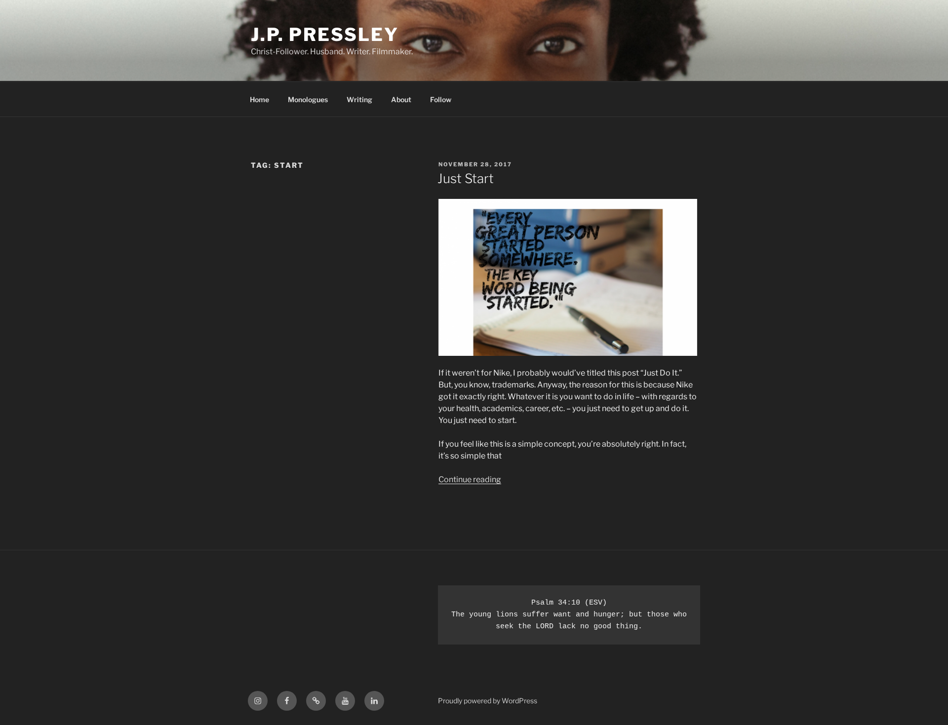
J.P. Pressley (324, 34)
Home (259, 99)
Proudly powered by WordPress (487, 700)
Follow (440, 99)
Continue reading (469, 479)
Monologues (308, 99)
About (401, 99)
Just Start (465, 178)
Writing (359, 99)
